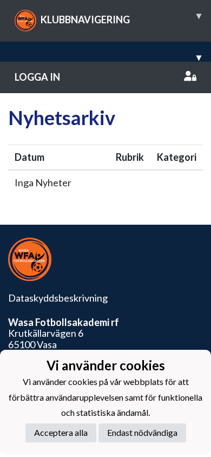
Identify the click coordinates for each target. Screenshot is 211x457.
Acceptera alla (61, 432)
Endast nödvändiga (142, 432)
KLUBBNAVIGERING (121, 17)
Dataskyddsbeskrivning (58, 298)
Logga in (37, 77)
